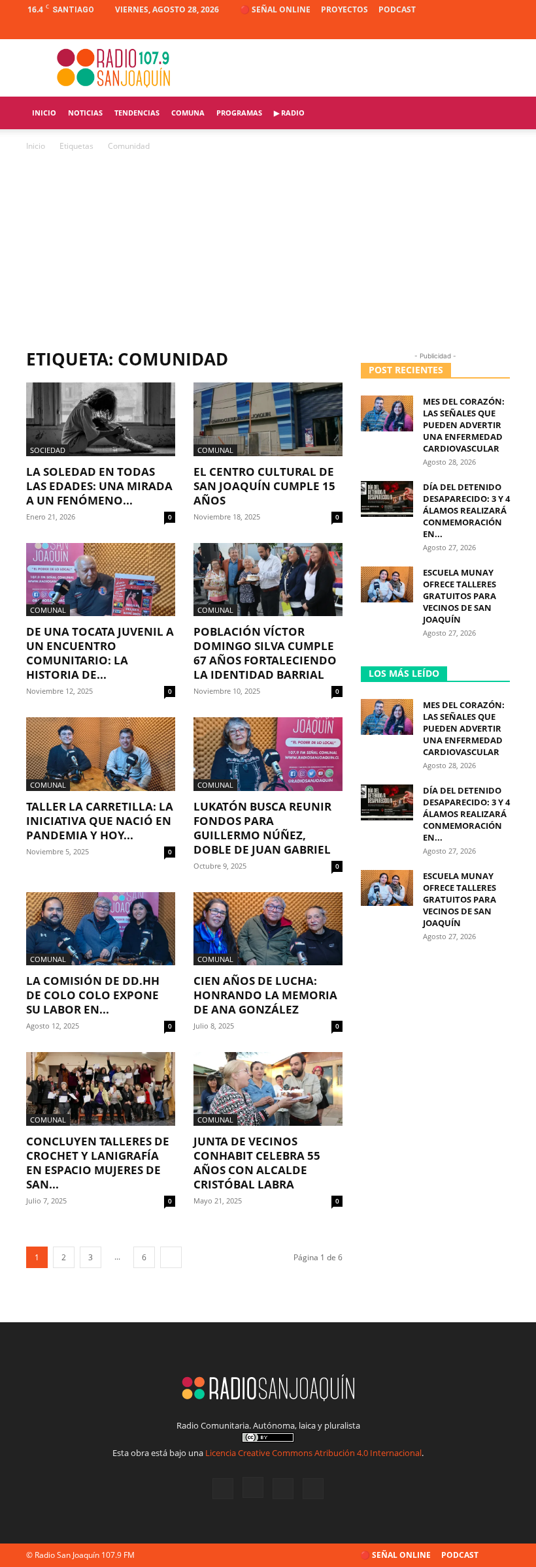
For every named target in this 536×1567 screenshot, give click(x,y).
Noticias (85, 112)
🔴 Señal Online (275, 9)
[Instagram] (457, 29)
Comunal (215, 450)
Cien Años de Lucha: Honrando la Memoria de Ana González (265, 995)
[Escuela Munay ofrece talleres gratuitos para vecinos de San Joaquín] (387, 584)
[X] (478, 29)
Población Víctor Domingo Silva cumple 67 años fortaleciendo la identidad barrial (265, 653)
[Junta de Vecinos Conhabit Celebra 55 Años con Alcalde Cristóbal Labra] (268, 1089)
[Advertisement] (268, 251)
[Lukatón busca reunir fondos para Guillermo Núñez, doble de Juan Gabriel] (268, 754)
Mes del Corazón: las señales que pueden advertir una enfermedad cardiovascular (464, 425)
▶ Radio (289, 112)
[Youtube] (500, 29)
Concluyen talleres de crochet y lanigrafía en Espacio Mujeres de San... (97, 1163)
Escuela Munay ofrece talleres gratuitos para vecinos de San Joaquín (459, 595)
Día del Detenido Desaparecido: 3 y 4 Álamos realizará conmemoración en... (466, 510)
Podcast (397, 9)
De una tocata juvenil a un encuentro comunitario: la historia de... (100, 653)
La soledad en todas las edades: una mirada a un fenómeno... (99, 486)
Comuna (188, 112)
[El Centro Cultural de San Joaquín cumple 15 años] (268, 419)
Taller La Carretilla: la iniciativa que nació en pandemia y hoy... (99, 821)
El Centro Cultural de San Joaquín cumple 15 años (264, 486)
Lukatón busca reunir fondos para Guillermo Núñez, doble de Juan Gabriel (262, 828)
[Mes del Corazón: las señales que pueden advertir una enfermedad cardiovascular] (387, 413)
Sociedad (47, 450)
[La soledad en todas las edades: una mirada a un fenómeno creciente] (100, 419)
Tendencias (136, 112)
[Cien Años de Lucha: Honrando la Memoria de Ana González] (268, 929)
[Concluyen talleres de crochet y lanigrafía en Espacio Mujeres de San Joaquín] (100, 1089)
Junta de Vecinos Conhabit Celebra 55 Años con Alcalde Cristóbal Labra (256, 1163)
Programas (239, 112)
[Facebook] (435, 29)
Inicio (44, 112)
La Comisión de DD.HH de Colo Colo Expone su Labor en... (92, 995)
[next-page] (171, 1257)
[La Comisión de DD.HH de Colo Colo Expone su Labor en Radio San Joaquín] (100, 929)
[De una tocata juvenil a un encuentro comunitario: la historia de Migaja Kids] (100, 580)
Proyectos (344, 9)
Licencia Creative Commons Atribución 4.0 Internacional (313, 1453)
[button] (494, 113)
